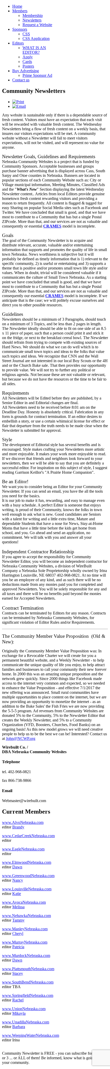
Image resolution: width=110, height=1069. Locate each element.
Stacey (17, 973)
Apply (28, 57)
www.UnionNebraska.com (24, 1009)
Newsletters (32, 20)
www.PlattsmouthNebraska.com (28, 969)
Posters (28, 66)
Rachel (18, 1000)
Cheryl (17, 933)
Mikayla (19, 1013)
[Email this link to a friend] (19, 106)
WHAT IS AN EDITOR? (34, 50)
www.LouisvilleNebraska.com (26, 889)
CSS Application (36, 38)
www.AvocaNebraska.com (24, 902)
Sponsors (19, 29)
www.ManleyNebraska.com (25, 929)
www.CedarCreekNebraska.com (28, 836)
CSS (26, 34)
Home (17, 6)
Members (19, 11)
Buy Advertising (25, 71)
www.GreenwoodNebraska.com (28, 875)
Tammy (18, 920)
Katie (16, 893)
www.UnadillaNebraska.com (25, 1022)
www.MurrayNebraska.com (24, 942)
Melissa (18, 907)
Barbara (18, 1026)
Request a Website (37, 25)
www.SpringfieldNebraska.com (27, 995)
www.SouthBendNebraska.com (27, 982)
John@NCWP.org (20, 738)
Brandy (18, 827)
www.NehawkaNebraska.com (26, 915)
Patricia (18, 947)
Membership (33, 15)
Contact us (20, 80)
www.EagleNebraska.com (23, 849)
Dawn (17, 867)
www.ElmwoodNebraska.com (26, 862)
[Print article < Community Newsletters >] (18, 102)
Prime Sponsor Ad (37, 75)
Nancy (17, 880)
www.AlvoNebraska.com (22, 822)
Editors (18, 43)
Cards (27, 61)
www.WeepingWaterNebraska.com (30, 1035)
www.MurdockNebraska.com (26, 955)
